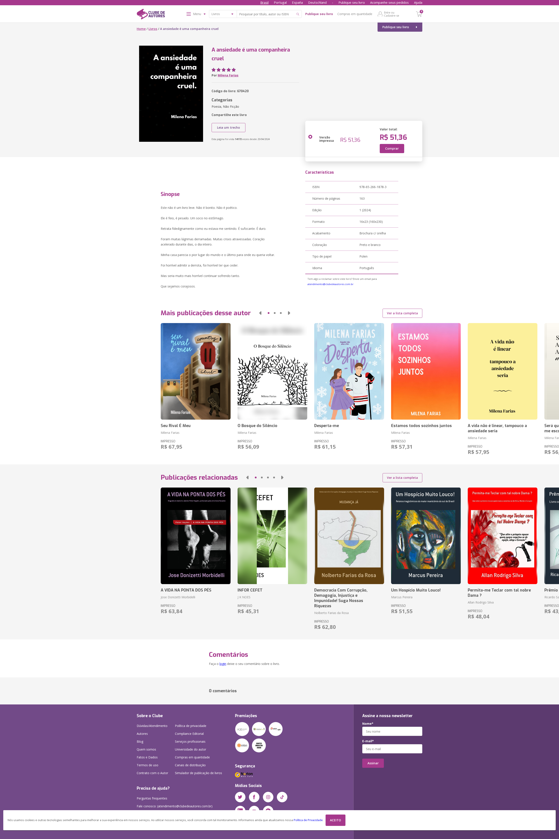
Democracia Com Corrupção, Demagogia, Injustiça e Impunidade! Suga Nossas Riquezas (340, 598)
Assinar (373, 763)
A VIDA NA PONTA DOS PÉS (186, 590)
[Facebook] (254, 797)
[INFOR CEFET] (272, 536)
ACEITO (335, 820)
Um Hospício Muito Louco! (416, 590)
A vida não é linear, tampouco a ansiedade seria (497, 428)
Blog (140, 741)
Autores (142, 734)
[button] (260, 313)
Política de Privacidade (308, 820)
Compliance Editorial (189, 734)
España (297, 2)
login (222, 664)
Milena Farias (228, 75)
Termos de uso (147, 765)
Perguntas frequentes (152, 798)
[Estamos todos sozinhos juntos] (426, 371)
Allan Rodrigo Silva (481, 602)
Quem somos (146, 749)
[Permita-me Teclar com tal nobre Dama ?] (502, 536)
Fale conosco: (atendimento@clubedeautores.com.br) (174, 806)
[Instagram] (268, 797)
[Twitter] (240, 797)
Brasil (264, 2)
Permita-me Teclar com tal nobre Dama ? (499, 593)
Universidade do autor (190, 749)
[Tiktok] (282, 797)
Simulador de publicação (198, 773)
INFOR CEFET (250, 590)
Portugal (280, 2)
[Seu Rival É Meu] (195, 371)
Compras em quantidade (354, 14)
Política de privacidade (190, 726)
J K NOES (244, 597)
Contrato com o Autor (152, 773)
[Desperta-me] (349, 371)
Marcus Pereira (401, 597)
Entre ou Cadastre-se (391, 14)
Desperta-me (326, 425)
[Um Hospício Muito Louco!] (426, 536)
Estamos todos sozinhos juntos (421, 425)
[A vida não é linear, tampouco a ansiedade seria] (502, 371)
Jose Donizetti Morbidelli (178, 597)
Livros (152, 29)
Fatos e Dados (147, 757)
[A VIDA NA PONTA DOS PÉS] (195, 536)
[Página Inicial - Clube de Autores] (151, 15)
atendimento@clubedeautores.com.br (330, 284)
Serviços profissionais (190, 741)
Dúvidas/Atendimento (152, 726)
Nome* (367, 723)
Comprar (392, 148)
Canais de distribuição (190, 765)
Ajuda (418, 2)
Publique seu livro (351, 2)
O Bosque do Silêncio (257, 425)
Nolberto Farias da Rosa (331, 613)
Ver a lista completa (402, 313)
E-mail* (368, 741)
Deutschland (317, 2)
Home (141, 29)
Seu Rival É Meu (176, 425)
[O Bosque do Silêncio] (272, 371)
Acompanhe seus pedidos (389, 2)
